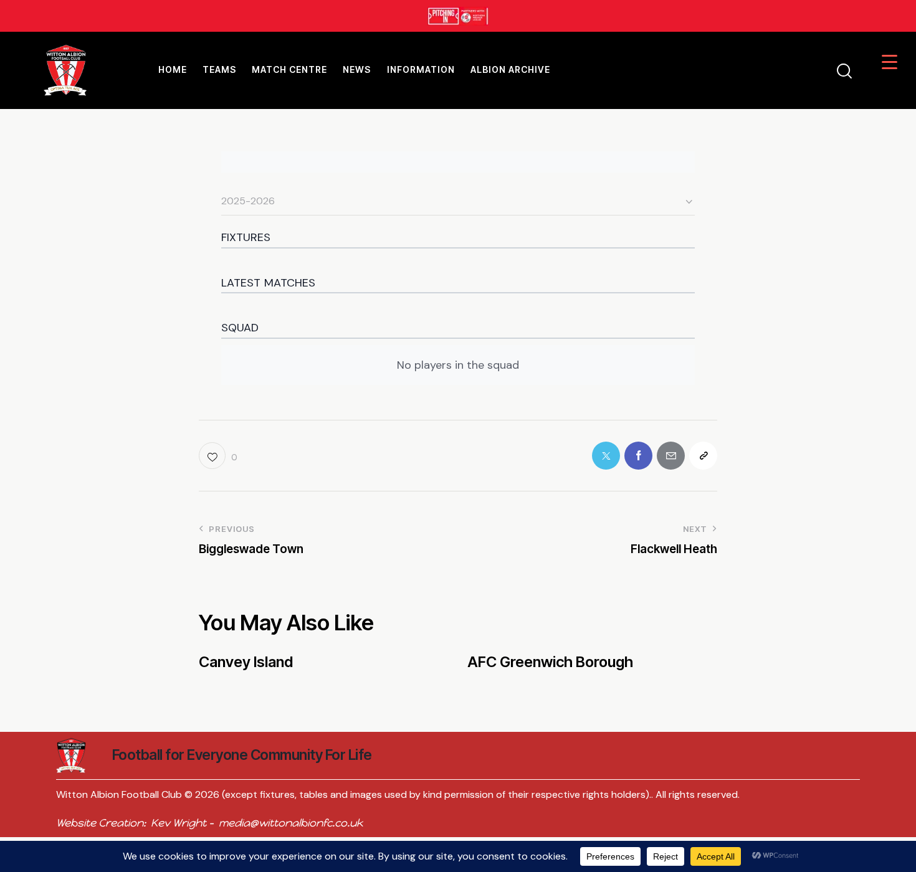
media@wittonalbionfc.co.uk (291, 823)
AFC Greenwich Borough (550, 662)
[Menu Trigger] (889, 61)
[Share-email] (671, 456)
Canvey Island (246, 662)
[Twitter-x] (606, 456)
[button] (218, 455)
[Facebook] (638, 456)
